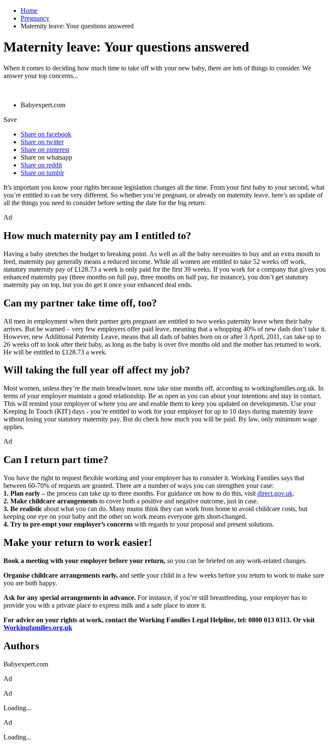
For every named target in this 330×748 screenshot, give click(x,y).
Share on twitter (42, 141)
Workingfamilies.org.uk (37, 627)
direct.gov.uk (275, 493)
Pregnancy (35, 18)
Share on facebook (46, 134)
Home (29, 10)
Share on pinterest (45, 149)
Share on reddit (41, 165)
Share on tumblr (42, 172)
